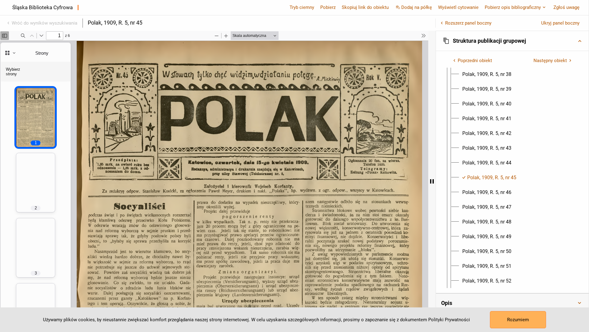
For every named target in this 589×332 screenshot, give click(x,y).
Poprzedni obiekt (475, 60)
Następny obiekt (550, 60)
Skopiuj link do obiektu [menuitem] (365, 7)
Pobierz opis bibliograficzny (513, 7)
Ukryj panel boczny (560, 23)
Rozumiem (518, 319)
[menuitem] (486, 74)
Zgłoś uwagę (566, 7)
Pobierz (328, 7)
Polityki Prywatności (449, 319)
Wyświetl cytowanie (458, 7)
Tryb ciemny (302, 7)
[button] (512, 41)
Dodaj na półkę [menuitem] (416, 7)
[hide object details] (432, 181)
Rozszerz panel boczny (468, 23)
